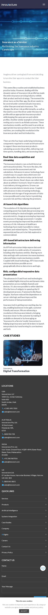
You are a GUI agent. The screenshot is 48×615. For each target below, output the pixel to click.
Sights (5, 534)
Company (5, 528)
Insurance (7, 368)
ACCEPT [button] (24, 611)
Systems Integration (9, 516)
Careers (5, 540)
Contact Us (6, 546)
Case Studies (6, 522)
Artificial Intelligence (10, 510)
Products (5, 504)
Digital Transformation (16, 371)
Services (5, 498)
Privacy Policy (7, 552)
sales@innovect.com (12, 412)
